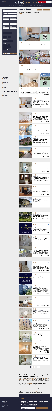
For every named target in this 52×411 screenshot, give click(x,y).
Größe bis (11, 22)
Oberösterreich (5, 82)
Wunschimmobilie (34, 391)
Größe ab (4, 22)
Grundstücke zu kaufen (6, 95)
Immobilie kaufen (29, 383)
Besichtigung (5, 43)
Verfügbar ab (5, 39)
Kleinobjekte (35, 5)
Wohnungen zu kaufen (6, 94)
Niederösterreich (5, 81)
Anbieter (4, 35)
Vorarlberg (4, 87)
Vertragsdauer (5, 31)
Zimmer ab (4, 26)
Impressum (5, 401)
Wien (4, 88)
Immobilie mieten (29, 388)
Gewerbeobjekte (21, 5)
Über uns (4, 400)
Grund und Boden (29, 5)
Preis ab (4, 17)
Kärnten (4, 79)
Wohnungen (11, 5)
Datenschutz (5, 405)
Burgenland (5, 78)
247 (38, 367)
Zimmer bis (11, 26)
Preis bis (11, 17)
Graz (26, 381)
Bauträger (41, 5)
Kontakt (4, 402)
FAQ (3, 406)
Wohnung (43, 378)
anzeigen (9, 53)
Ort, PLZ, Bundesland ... (5, 9)
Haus (47, 378)
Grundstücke (31, 379)
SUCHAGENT (39, 9)
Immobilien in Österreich (32, 378)
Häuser (16, 5)
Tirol (3, 86)
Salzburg (4, 83)
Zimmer (20, 379)
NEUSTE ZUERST (46, 9)
